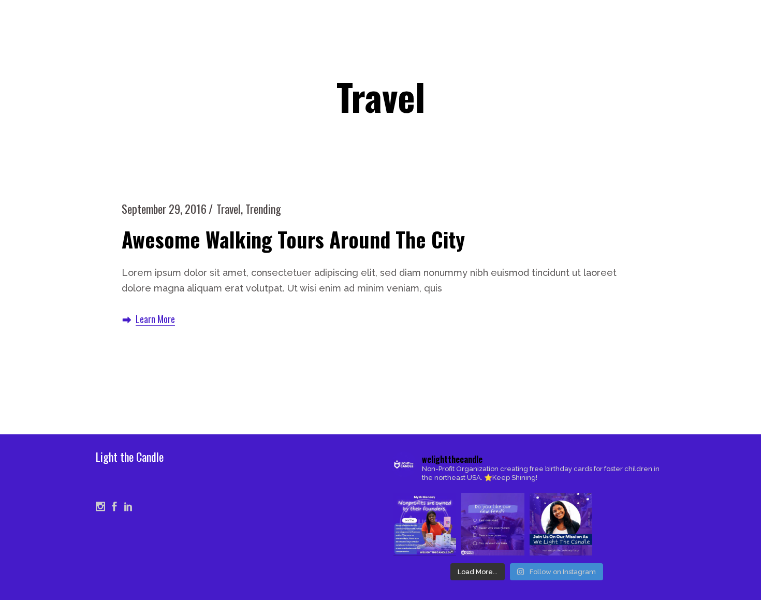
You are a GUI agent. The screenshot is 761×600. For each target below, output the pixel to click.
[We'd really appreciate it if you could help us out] (492, 524)
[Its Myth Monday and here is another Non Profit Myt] (424, 524)
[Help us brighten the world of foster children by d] (561, 524)
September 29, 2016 (164, 208)
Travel (228, 208)
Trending (263, 208)
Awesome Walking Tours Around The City (293, 239)
